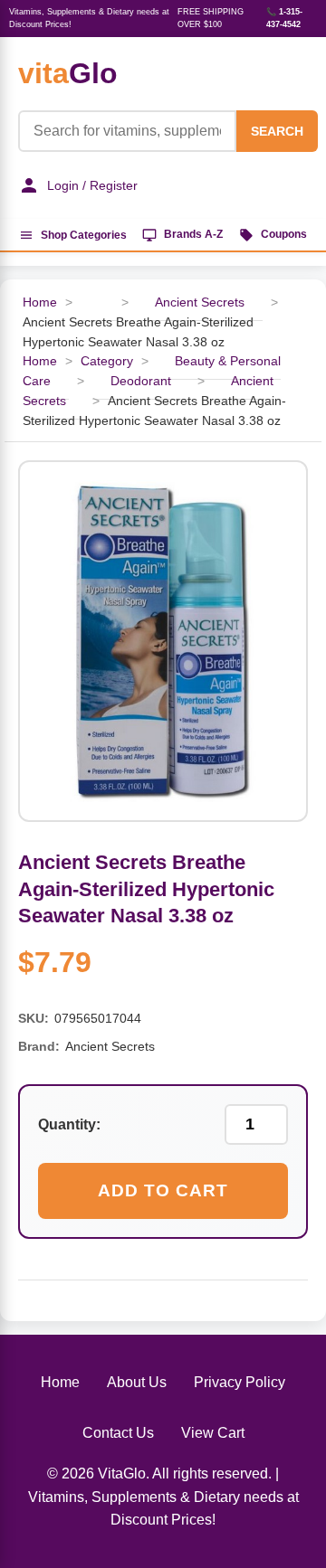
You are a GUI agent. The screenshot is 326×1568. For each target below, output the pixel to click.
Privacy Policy (239, 1382)
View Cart (212, 1432)
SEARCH (277, 131)
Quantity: (69, 1124)
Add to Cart (163, 1190)
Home (40, 302)
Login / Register (92, 185)
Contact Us (118, 1432)
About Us (137, 1382)
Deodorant (140, 381)
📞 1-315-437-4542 (284, 18)
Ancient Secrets (199, 302)
